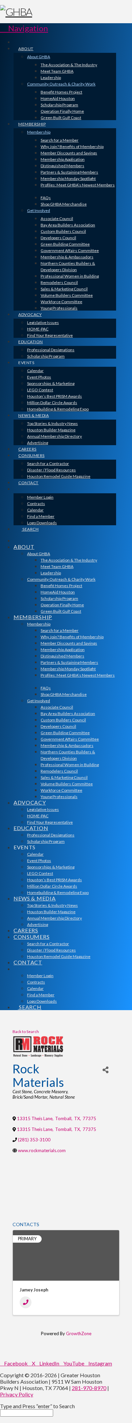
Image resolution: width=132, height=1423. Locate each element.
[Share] (105, 1069)
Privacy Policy (16, 1394)
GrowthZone (78, 1333)
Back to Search (26, 1031)
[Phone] (25, 1302)
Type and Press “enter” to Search (37, 1406)
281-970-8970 (89, 1388)
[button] (24, 28)
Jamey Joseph (34, 1289)
